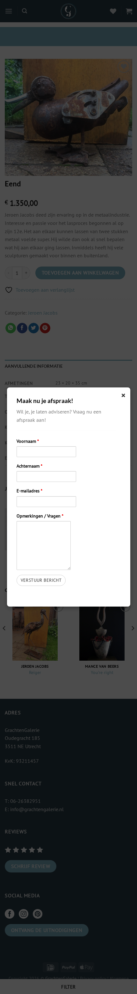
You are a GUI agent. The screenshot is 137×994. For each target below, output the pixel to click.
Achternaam (29, 466)
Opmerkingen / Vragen (40, 516)
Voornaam (28, 441)
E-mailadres (29, 491)
